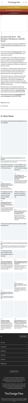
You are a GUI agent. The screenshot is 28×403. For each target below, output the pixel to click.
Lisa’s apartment (19, 94)
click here (7, 96)
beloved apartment (17, 52)
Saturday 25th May (20, 90)
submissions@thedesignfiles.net (15, 388)
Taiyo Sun (3, 82)
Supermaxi (24, 82)
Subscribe (23, 336)
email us (26, 398)
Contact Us (14, 371)
